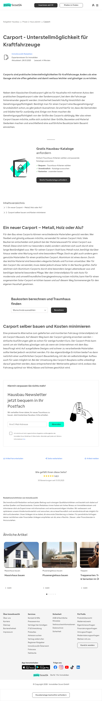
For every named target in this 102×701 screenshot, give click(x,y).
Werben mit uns (83, 639)
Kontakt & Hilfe (34, 618)
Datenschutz (58, 628)
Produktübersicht (84, 618)
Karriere (6, 621)
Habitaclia (32, 653)
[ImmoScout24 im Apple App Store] (28, 669)
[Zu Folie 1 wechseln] (46, 594)
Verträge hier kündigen (37, 625)
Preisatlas (32, 632)
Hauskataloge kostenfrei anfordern (51, 695)
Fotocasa (32, 649)
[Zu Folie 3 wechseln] (51, 594)
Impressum (8, 632)
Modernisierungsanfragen (88, 635)
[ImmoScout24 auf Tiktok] (72, 669)
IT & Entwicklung (35, 628)
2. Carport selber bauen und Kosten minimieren (26, 212)
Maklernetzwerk (84, 621)
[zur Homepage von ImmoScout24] (12, 6)
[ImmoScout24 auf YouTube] (67, 669)
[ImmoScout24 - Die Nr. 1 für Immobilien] (40, 675)
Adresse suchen (35, 635)
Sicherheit (57, 631)
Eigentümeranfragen (86, 625)
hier (24, 439)
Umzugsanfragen (84, 632)
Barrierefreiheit (9, 628)
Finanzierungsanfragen (87, 628)
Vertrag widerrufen (36, 639)
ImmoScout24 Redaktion (22, 54)
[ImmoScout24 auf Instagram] (61, 669)
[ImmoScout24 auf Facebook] (55, 669)
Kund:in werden (87, 645)
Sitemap (6, 625)
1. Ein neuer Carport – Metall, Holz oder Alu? (24, 207)
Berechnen (59, 310)
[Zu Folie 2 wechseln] (48, 594)
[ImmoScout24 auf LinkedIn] (78, 669)
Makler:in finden (71, 5)
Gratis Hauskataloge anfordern (53, 180)
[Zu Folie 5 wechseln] (55, 594)
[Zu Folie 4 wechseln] (53, 594)
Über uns (7, 618)
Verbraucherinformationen (64, 624)
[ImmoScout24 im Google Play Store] (42, 669)
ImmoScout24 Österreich (38, 646)
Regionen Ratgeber (36, 642)
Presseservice (34, 621)
